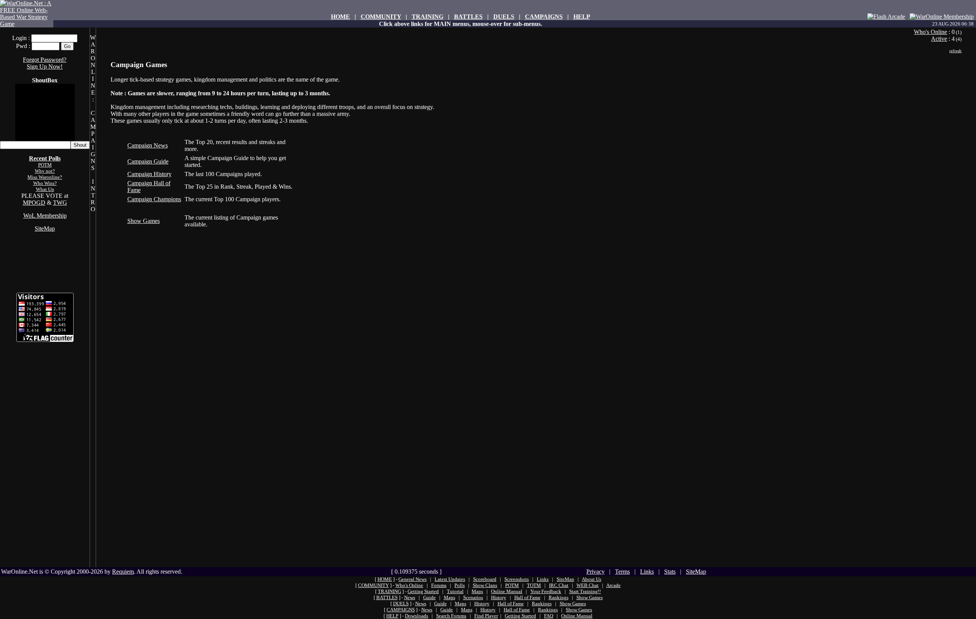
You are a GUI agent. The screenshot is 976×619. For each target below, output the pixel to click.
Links (647, 571)
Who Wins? (45, 183)
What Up (45, 189)
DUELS (503, 16)
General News (412, 579)
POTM (45, 165)
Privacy (595, 571)
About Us (591, 579)
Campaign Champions (154, 199)
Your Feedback (545, 591)
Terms (622, 571)
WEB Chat (587, 585)
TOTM (534, 585)
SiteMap (45, 228)
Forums (438, 585)
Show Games (143, 221)
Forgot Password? (44, 59)
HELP (581, 16)
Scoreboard (484, 579)
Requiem (123, 571)
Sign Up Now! (45, 66)
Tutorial (455, 591)
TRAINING (427, 16)
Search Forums (451, 616)
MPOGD (34, 202)
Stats (670, 571)
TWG (60, 202)
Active (939, 38)
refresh (955, 50)
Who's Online (930, 32)
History (498, 597)
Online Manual (506, 591)
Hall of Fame (527, 597)
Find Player (486, 616)
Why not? (45, 171)
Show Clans (485, 585)
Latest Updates (450, 579)
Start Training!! (585, 591)
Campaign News (147, 145)
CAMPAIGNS (544, 16)
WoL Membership (45, 215)
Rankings (558, 597)
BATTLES (468, 16)
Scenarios (473, 597)
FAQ (548, 616)
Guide (429, 597)
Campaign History (149, 174)
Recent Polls (45, 158)
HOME (340, 16)
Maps (477, 591)
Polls (459, 585)
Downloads (416, 616)
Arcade (613, 585)
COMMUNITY (381, 16)
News (409, 597)
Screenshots (516, 579)
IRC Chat (558, 585)
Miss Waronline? (44, 177)
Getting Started (423, 591)
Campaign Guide (148, 161)
